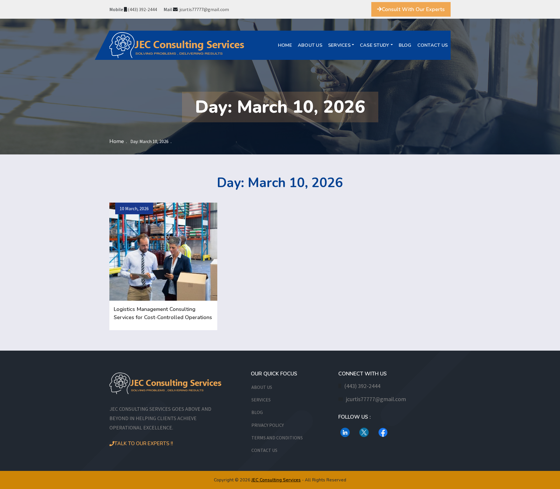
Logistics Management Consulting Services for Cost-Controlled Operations (163, 313)
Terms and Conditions (277, 438)
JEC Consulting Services (276, 480)
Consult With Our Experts (413, 9)
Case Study (374, 45)
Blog (405, 45)
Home (285, 45)
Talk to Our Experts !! (143, 443)
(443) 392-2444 (142, 9)
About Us (310, 45)
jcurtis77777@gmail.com (204, 9)
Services (339, 45)
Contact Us (432, 45)
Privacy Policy (267, 425)
